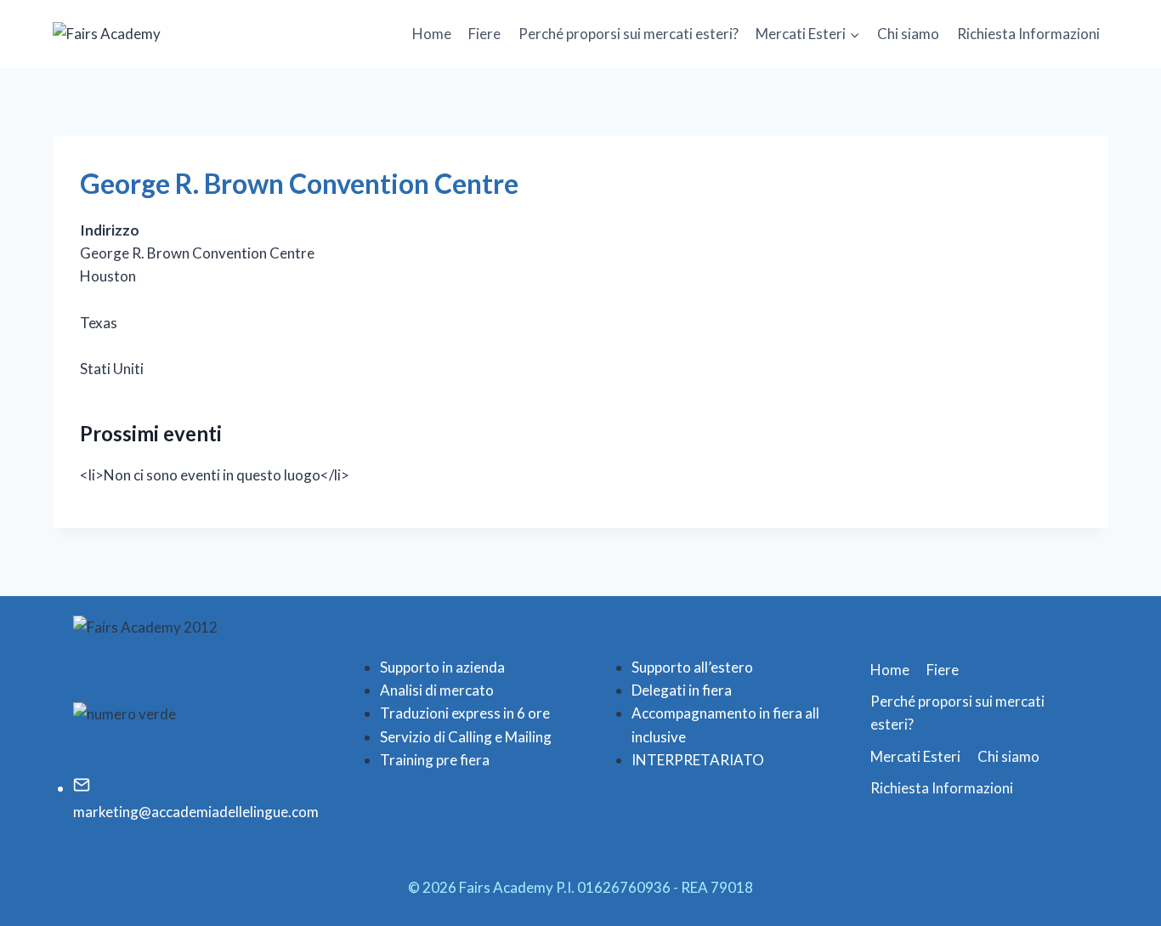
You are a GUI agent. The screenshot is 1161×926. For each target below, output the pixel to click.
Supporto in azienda (442, 667)
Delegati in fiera (681, 690)
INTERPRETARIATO (697, 760)
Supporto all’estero (692, 667)
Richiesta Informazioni (1028, 34)
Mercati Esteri (915, 756)
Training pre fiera (435, 760)
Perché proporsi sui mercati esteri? (628, 34)
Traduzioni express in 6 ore (465, 713)
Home (431, 34)
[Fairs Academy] (138, 33)
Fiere (484, 34)
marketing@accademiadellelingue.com (196, 812)
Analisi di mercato (437, 690)
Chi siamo (908, 34)
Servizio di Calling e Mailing (466, 737)
